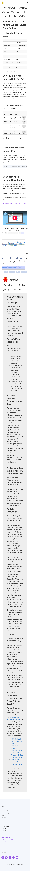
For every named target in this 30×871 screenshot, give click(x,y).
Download (24, 118)
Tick (18, 272)
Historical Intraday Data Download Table (14, 718)
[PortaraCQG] (2, 3)
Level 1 (24, 272)
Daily (5, 272)
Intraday (12, 272)
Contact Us (4, 841)
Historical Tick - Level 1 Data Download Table (16, 761)
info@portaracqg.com (7, 839)
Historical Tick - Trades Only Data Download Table (17, 755)
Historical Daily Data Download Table (16, 741)
